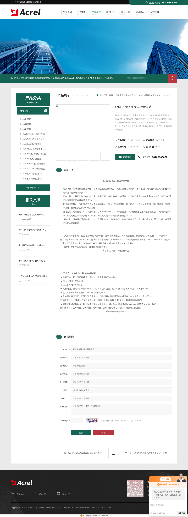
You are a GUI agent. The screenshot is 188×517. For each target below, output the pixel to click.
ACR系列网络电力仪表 (32, 179)
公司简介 (20, 494)
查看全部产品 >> (33, 188)
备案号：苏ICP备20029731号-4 (77, 507)
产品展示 (119, 95)
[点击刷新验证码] (92, 420)
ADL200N (27, 124)
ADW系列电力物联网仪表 (33, 139)
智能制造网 (106, 507)
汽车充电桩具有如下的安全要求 (33, 276)
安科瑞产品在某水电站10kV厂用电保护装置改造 (40, 230)
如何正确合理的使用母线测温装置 (34, 214)
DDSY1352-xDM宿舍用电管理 (35, 149)
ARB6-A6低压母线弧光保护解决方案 (150, 453)
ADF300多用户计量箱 (32, 159)
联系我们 (66, 494)
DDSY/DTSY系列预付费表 (34, 164)
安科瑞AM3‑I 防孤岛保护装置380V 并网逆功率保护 (42, 78)
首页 (111, 95)
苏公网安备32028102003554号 (95, 516)
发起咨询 (182, 513)
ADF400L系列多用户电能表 (34, 154)
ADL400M (27, 119)
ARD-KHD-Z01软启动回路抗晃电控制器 (107, 78)
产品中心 (43, 494)
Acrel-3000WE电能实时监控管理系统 (85, 453)
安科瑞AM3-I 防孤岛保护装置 (77, 78)
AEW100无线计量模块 (32, 144)
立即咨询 (127, 157)
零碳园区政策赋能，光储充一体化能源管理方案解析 (42, 245)
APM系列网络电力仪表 (32, 174)
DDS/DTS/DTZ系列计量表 (34, 169)
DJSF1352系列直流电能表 (34, 134)
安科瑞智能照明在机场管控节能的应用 (36, 261)
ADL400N (27, 129)
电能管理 (24, 111)
